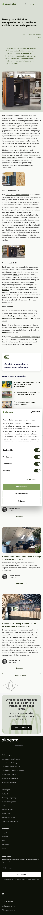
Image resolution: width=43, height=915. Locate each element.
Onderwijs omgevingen (10, 798)
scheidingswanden (14, 316)
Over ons (5, 837)
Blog (3, 840)
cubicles (25, 316)
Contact (4, 848)
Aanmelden (21, 874)
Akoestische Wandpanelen (11, 759)
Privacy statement (8, 910)
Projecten (5, 844)
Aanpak (4, 833)
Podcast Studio (7, 809)
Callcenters (6, 813)
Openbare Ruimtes (8, 817)
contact (5, 333)
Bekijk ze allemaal (21, 676)
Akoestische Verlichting (10, 778)
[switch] (37, 457)
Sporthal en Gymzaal (9, 802)
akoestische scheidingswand (17, 195)
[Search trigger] (27, 4)
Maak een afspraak (21, 728)
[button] (33, 4)
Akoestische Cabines (9, 774)
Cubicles (5, 290)
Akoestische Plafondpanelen (12, 763)
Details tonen (31, 479)
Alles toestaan (21, 486)
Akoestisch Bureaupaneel (11, 767)
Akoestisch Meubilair (9, 782)
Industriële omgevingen (10, 821)
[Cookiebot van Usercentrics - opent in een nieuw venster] (30, 412)
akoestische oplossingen (12, 318)
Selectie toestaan (21, 494)
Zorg (3, 805)
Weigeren (21, 501)
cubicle (16, 275)
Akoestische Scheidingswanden (13, 771)
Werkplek (5, 794)
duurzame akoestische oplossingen (25, 337)
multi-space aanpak (21, 327)
